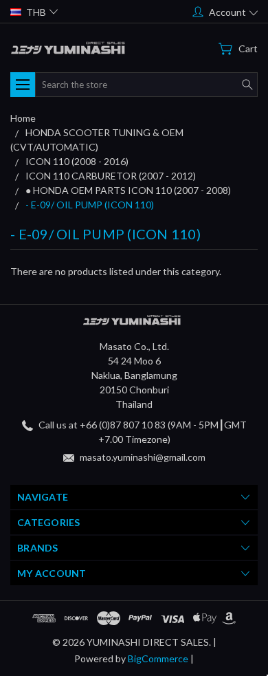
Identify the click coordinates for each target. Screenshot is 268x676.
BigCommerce (158, 658)
